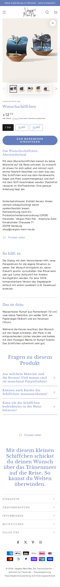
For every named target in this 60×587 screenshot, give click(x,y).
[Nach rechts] (56, 89)
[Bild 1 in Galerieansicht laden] (13, 89)
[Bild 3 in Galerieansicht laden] (30, 89)
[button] (47, 12)
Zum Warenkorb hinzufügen (30, 140)
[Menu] (4, 12)
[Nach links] (4, 89)
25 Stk (36, 127)
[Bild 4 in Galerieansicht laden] (38, 89)
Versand (15, 118)
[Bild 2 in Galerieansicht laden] (21, 89)
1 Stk (8, 127)
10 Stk (22, 127)
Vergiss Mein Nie (11, 101)
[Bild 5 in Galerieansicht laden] (46, 89)
